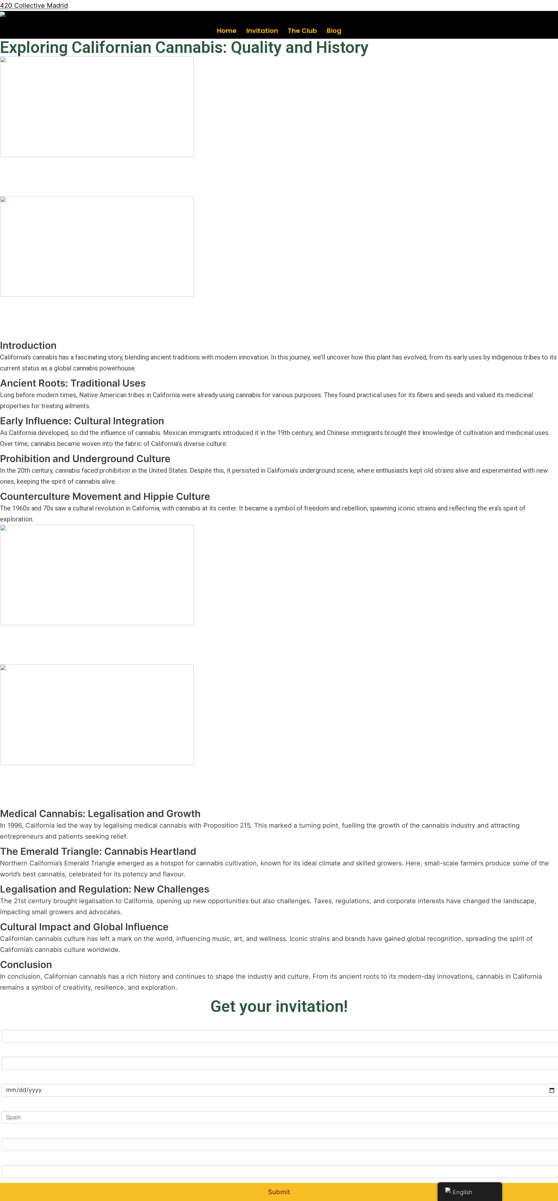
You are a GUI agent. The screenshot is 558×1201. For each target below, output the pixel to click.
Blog (334, 30)
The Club (302, 30)
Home (227, 30)
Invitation (262, 30)
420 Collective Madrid (34, 5)
